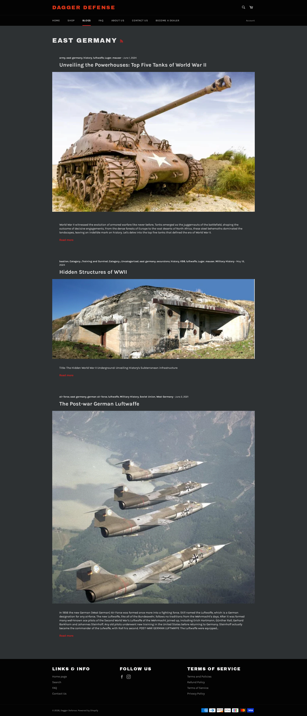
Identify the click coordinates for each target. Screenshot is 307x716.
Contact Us (140, 20)
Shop (71, 20)
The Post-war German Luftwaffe (99, 404)
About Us (117, 20)
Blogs (86, 20)
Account (250, 20)
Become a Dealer (167, 20)
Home (56, 20)
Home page (59, 676)
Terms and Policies (199, 676)
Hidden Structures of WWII (93, 272)
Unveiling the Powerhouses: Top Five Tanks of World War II (132, 65)
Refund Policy (196, 682)
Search (56, 682)
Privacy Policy (196, 693)
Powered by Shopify (88, 710)
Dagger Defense (83, 7)
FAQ (101, 20)
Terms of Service (197, 688)
